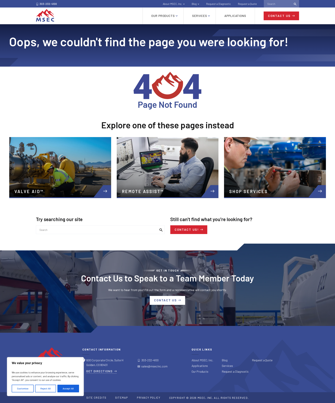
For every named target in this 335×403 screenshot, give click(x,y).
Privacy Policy (148, 397)
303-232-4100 (48, 3)
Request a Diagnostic (218, 3)
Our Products (200, 371)
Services (227, 365)
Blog (194, 3)
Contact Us (279, 16)
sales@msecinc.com (154, 366)
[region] (45, 376)
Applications (200, 365)
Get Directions (99, 371)
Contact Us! (187, 229)
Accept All (68, 388)
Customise (22, 388)
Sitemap (121, 397)
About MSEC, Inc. (172, 3)
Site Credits (96, 397)
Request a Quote (247, 3)
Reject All (45, 388)
